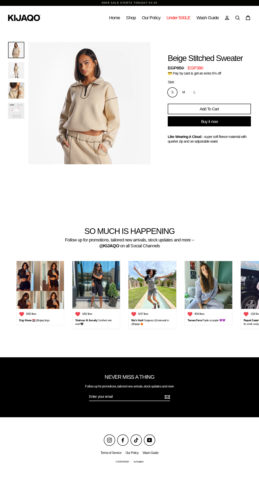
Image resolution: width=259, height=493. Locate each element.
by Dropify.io (138, 461)
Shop (131, 17)
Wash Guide (207, 17)
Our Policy (151, 17)
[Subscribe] (166, 397)
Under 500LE (178, 17)
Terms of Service (111, 453)
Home (114, 17)
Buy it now (209, 121)
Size (171, 82)
